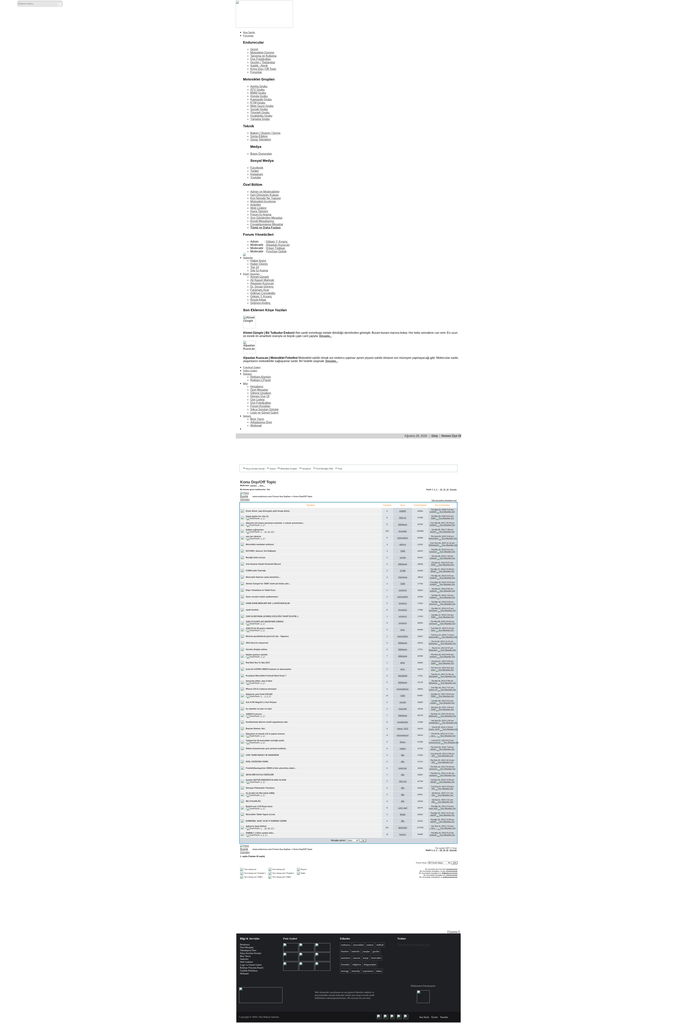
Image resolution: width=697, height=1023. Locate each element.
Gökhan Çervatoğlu (262, 293)
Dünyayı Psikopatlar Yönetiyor (260, 788)
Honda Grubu (259, 96)
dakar (379, 971)
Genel (254, 49)
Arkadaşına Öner (261, 422)
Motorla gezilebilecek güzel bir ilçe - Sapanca (267, 636)
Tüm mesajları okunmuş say (444, 500)
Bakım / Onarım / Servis (265, 133)
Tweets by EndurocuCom (413, 944)
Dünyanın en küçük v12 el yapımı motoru (265, 734)
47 (272, 828)
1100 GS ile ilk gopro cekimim (260, 628)
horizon (402, 834)
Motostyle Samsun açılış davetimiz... (263, 577)
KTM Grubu (257, 102)
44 (269, 532)
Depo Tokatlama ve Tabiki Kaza (260, 590)
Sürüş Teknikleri (260, 139)
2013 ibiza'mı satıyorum (257, 643)
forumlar (345, 964)
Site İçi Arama (259, 270)
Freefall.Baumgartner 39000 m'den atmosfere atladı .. (271, 768)
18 (441, 489)
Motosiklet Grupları (288, 469)
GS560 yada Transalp (256, 570)
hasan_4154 (402, 728)
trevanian (403, 531)
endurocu (345, 944)
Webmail (256, 425)
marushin (403, 709)
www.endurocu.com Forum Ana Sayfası (271, 496)
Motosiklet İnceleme (263, 201)
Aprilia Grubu (258, 86)
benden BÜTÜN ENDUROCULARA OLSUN (266, 780)
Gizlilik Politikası (249, 970)
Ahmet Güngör (259, 276)
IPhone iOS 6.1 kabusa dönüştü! (261, 689)
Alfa (402, 755)
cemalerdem (402, 722)
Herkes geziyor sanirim (257, 654)
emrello (403, 702)
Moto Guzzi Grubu (262, 105)
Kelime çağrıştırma (255, 530)
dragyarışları (370, 964)
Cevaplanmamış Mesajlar (266, 224)
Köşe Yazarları (251, 273)
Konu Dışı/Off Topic (258, 482)
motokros (345, 958)
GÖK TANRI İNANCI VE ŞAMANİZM (262, 755)
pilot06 (433, 782)
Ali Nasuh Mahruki (262, 280)
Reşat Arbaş (258, 299)
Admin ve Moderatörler (265, 191)
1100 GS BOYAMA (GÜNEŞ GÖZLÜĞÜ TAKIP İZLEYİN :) (272, 616)
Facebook (256, 167)
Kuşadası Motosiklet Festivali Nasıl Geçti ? (266, 676)
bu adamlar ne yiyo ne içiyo (259, 709)
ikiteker (345, 951)
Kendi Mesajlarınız (262, 221)
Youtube (255, 177)
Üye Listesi (257, 399)
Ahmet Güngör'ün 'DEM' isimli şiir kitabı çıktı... (268, 583)
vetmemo (433, 775)
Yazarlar (444, 1017)
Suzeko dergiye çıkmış (256, 649)
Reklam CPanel (260, 380)
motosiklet (358, 944)
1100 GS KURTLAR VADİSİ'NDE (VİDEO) (265, 621)
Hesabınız (256, 386)
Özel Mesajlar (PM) (324, 469)
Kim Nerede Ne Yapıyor (265, 198)
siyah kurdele (252, 610)
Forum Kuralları (260, 406)
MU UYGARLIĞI (253, 801)
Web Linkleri (258, 208)
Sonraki (453, 489)
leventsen (402, 610)
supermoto (368, 971)
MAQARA (402, 828)
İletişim (247, 416)
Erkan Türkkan (275, 248)
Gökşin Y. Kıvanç (277, 241)
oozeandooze (403, 689)
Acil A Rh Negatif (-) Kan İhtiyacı (261, 702)
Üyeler (434, 1017)
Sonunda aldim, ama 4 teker (259, 681)
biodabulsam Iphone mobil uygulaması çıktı (267, 722)
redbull (380, 944)
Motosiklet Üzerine (262, 52)
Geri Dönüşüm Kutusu (264, 194)
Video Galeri (250, 370)
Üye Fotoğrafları (260, 59)
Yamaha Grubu (260, 119)
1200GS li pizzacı (254, 714)
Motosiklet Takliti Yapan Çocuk (260, 814)
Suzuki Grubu (259, 109)
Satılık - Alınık (259, 65)
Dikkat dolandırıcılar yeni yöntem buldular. (266, 748)
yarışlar (366, 951)
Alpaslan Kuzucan (278, 244)
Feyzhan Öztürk (276, 251)
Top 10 (254, 267)
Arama (273, 469)
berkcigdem (403, 538)
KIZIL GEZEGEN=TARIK (257, 761)
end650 (402, 511)
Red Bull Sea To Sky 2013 (258, 662)
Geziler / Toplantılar (262, 62)
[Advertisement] (383, 10)
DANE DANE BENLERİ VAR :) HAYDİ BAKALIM (268, 603)
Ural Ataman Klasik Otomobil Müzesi (263, 564)
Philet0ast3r (434, 545)
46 (269, 828)
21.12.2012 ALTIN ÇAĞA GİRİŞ (260, 793)
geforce (402, 544)
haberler (356, 951)
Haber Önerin (259, 263)
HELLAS (402, 781)
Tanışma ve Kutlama (263, 55)
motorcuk (402, 768)
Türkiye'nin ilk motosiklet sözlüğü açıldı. (265, 740)
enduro (370, 944)
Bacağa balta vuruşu (255, 557)
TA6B (433, 518)
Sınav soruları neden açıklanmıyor (262, 597)
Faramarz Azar (259, 289)
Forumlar (248, 35)
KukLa (402, 742)
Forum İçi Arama (260, 214)
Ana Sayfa (249, 32)
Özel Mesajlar (259, 389)
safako (403, 748)
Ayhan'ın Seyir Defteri (256, 826)
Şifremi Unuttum (260, 393)
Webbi (433, 571)
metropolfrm (402, 597)
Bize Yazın (257, 419)
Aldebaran (402, 524)
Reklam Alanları (260, 376)
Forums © (453, 931)
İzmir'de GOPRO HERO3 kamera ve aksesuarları (268, 669)
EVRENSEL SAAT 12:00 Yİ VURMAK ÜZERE (266, 821)
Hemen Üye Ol (259, 396)
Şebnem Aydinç (260, 303)
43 (265, 532)
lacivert (433, 532)
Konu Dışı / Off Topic (263, 68)
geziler (376, 951)
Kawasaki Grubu (261, 99)
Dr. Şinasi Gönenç (262, 286)
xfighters (356, 964)
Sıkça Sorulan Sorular (264, 409)
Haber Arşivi (258, 260)
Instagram (256, 174)
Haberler (248, 257)
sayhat (403, 557)
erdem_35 (433, 690)
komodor (433, 552)
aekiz (402, 662)
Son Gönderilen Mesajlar (266, 217)
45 (272, 532)
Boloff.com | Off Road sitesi (259, 806)
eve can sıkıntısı (253, 536)
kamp (365, 958)
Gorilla (402, 570)
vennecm (403, 590)
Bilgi (245, 383)
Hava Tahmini (259, 211)
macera (356, 958)
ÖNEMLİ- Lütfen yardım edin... (260, 833)
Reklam (247, 373)
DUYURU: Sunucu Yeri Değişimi (261, 551)
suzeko (253, 485)
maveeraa (402, 577)
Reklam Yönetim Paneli (251, 967)
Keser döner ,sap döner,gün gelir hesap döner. (268, 511)
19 (444, 489)
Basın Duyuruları (261, 153)
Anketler (255, 204)
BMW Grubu (258, 92)
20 (448, 489)
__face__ (262, 485)
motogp (345, 971)
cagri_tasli (402, 808)
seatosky (356, 971)
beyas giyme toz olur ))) (257, 516)
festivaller (376, 958)
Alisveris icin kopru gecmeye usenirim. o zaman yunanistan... (275, 523)
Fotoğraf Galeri (251, 367)
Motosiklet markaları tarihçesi (260, 544)
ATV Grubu (257, 89)
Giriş (434, 435)
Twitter (254, 170)
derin (402, 630)
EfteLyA (402, 518)
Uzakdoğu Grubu (261, 115)
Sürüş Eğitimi (259, 136)
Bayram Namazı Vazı (255, 728)
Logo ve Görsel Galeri (264, 412)
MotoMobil (402, 676)
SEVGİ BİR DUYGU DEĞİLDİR (260, 775)
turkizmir (433, 525)
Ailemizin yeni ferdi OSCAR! (259, 694)
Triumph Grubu (260, 112)
